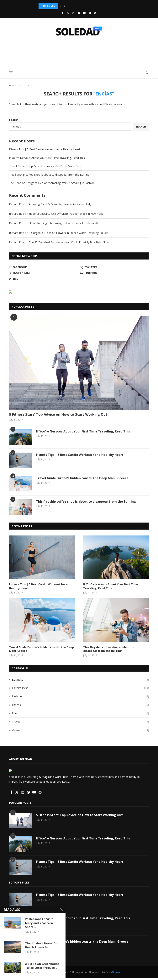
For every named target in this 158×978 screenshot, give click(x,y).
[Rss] (95, 12)
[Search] (147, 72)
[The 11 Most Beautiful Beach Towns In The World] (12, 947)
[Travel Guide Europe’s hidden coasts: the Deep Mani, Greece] (20, 483)
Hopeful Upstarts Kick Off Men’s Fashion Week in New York (66, 213)
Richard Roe (16, 204)
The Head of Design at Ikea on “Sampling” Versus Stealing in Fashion (52, 183)
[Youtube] (84, 12)
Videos (80, 730)
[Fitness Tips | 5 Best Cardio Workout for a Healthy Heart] (20, 460)
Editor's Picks (80, 688)
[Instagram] (73, 12)
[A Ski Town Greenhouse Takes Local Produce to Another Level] (12, 967)
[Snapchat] (90, 12)
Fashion (80, 696)
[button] (60, 6)
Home (12, 85)
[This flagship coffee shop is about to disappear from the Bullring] (20, 507)
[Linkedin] (79, 12)
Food (80, 713)
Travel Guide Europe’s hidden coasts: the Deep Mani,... (74, 6)
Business (80, 679)
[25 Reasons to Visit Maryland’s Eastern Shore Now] (12, 923)
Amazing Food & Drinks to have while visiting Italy (60, 204)
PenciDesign (113, 972)
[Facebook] (62, 12)
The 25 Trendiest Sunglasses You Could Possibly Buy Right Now (69, 242)
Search (13, 120)
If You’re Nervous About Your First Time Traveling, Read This (47, 158)
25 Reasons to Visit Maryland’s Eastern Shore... (39, 923)
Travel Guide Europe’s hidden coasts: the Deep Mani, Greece (46, 166)
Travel (80, 721)
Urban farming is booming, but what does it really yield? (63, 223)
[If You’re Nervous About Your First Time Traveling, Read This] (20, 437)
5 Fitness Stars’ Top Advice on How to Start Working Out (58, 414)
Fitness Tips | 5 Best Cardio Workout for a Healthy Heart (44, 149)
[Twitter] (67, 12)
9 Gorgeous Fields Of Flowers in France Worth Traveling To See (68, 233)
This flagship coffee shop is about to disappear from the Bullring (49, 174)
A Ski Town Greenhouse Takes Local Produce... (42, 965)
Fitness (80, 705)
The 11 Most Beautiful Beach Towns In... (41, 945)
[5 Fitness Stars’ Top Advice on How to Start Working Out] (79, 363)
